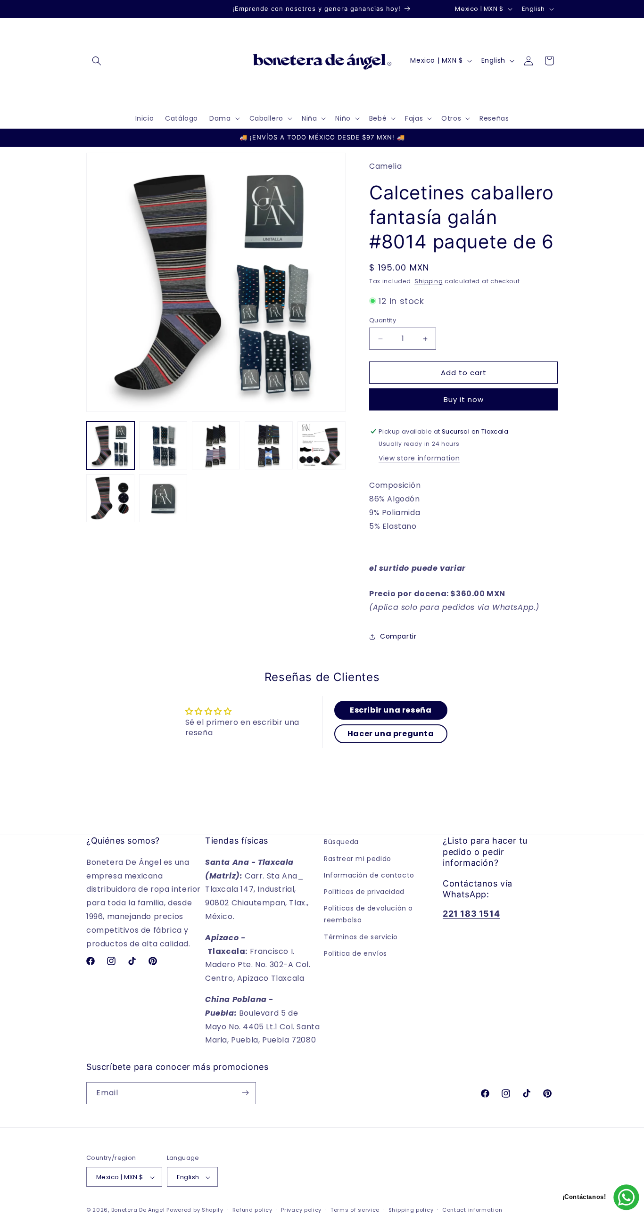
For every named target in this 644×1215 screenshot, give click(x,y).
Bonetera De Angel (138, 1210)
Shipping (428, 281)
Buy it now (464, 399)
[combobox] (463, 578)
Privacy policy (301, 1210)
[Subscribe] (245, 1093)
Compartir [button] (398, 636)
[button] (96, 60)
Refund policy (252, 1210)
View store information (419, 458)
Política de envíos (355, 953)
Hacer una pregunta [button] (390, 733)
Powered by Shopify (194, 1210)
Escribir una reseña (390, 710)
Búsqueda (341, 841)
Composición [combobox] (395, 505)
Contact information (472, 1210)
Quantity (382, 320)
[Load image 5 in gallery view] (321, 445)
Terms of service (355, 1210)
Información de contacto (369, 875)
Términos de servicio (361, 936)
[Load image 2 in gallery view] (163, 445)
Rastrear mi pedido (357, 858)
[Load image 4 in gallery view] (269, 445)
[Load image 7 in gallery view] (163, 498)
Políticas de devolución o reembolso (368, 914)
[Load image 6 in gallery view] (110, 498)
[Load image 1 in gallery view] (110, 445)
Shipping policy (411, 1210)
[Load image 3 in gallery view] (216, 445)
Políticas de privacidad (364, 891)
